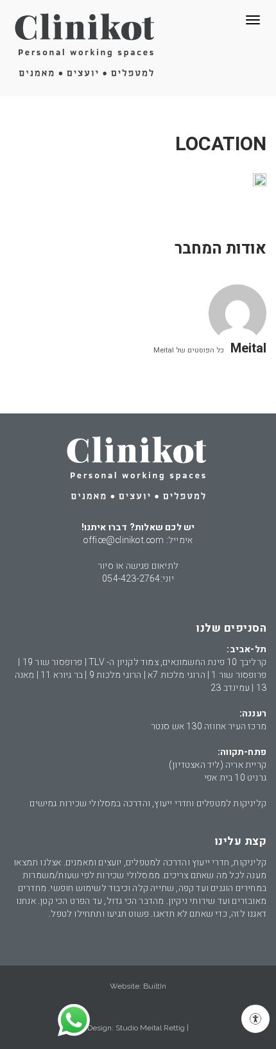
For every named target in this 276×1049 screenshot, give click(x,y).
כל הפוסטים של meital (188, 350)
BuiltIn (154, 986)
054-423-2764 (131, 578)
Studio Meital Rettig (150, 1027)
